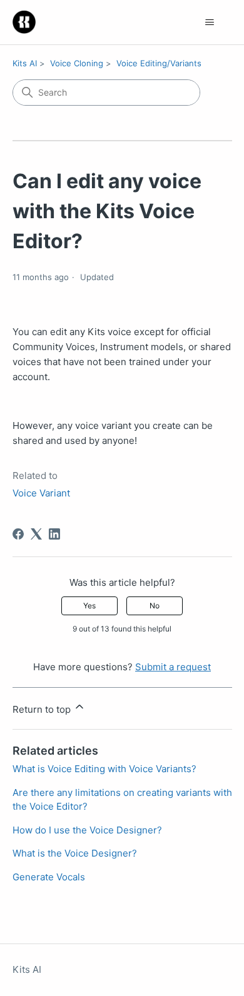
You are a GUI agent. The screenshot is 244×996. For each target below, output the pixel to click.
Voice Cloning (76, 63)
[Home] (24, 22)
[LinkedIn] (54, 534)
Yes (89, 605)
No (155, 605)
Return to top (43, 709)
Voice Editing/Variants (158, 63)
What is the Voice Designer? (75, 853)
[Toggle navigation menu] (210, 23)
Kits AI (25, 63)
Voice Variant (41, 493)
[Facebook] (18, 534)
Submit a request (173, 667)
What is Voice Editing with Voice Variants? (104, 769)
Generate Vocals (49, 877)
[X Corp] (36, 534)
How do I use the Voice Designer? (87, 830)
